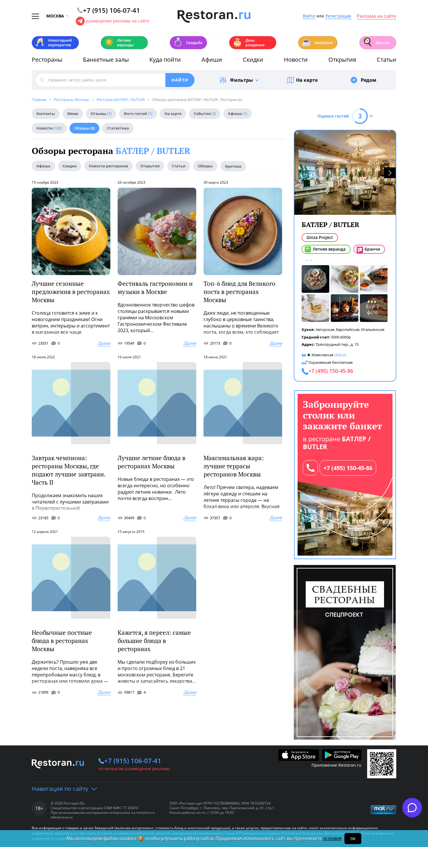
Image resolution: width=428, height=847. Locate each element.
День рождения (248, 42)
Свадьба (187, 42)
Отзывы (101, 113)
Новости (296, 59)
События (205, 113)
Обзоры (84, 128)
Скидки (253, 59)
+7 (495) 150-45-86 (347, 468)
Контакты (45, 113)
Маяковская (322, 354)
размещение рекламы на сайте (117, 21)
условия (332, 838)
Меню (72, 113)
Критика (233, 166)
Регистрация (338, 16)
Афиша (237, 113)
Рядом (368, 80)
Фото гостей (138, 113)
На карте (307, 80)
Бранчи (376, 42)
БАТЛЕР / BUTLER (153, 151)
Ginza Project (320, 237)
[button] (390, 172)
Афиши (211, 59)
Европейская (347, 329)
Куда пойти (165, 59)
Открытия (342, 59)
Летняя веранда (329, 249)
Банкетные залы (106, 59)
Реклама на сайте (376, 16)
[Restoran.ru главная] (214, 16)
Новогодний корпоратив (53, 42)
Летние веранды (119, 42)
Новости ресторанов (108, 166)
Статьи (386, 59)
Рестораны (47, 59)
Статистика (118, 128)
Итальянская (372, 329)
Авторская (325, 329)
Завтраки (317, 42)
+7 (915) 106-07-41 (132, 760)
